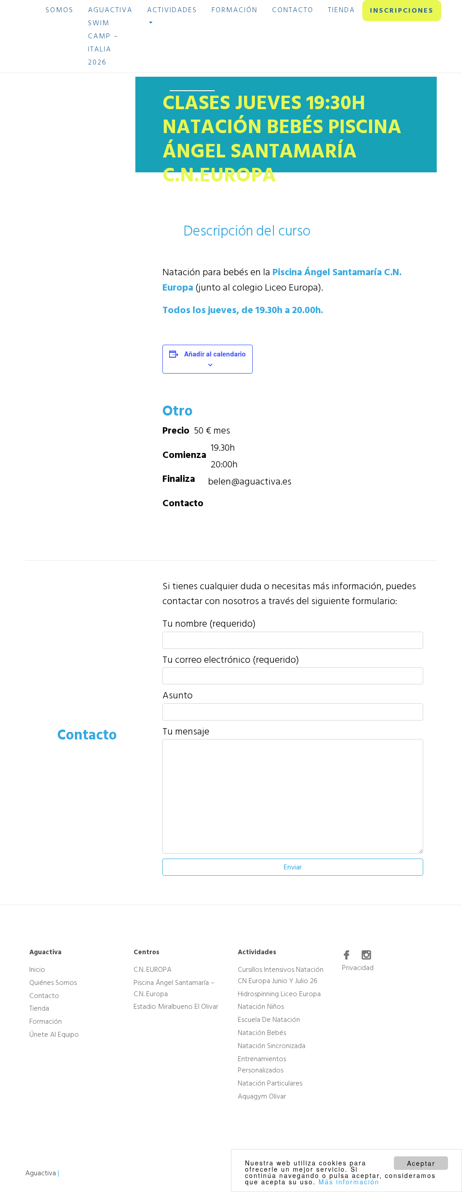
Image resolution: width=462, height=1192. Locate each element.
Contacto (44, 995)
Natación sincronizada (271, 1046)
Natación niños (261, 1006)
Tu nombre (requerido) (209, 624)
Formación (45, 1021)
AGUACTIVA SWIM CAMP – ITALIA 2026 (110, 36)
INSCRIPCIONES (402, 10)
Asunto (177, 695)
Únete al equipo (54, 1034)
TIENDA (341, 10)
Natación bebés (262, 1033)
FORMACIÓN (235, 10)
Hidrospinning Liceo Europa (279, 993)
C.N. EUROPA (152, 969)
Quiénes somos (53, 983)
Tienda (39, 1008)
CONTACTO (293, 10)
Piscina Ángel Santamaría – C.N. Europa (174, 988)
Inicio (37, 969)
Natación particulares (270, 1083)
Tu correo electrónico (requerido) (230, 660)
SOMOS (60, 10)
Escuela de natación (269, 1020)
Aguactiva (40, 1173)
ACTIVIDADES (172, 10)
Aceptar (421, 1163)
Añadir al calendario (215, 353)
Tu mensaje (185, 731)
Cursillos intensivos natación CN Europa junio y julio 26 (280, 975)
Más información (349, 1181)
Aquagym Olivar (262, 1096)
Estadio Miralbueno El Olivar (176, 1006)
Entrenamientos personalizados (262, 1064)
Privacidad (358, 968)
